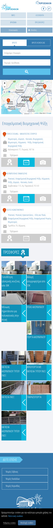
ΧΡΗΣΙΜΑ (13, 22)
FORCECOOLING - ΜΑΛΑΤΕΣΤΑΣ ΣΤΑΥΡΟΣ (22, 133)
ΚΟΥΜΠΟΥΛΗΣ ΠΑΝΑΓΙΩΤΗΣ (17, 173)
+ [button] (4, 83)
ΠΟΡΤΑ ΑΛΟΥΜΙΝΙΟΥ (36, 337)
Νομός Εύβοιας (12, 471)
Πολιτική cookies (15, 516)
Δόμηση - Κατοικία (25, 138)
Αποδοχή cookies (26, 522)
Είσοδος (34, 30)
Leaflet (36, 113)
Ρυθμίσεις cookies (9, 522)
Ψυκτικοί (11, 178)
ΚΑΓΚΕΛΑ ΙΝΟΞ (8, 397)
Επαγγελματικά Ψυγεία (42, 218)
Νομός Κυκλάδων (13, 478)
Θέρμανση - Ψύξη (25, 142)
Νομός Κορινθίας (13, 486)
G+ (50, 7)
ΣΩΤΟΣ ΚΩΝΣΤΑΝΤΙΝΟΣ (15, 209)
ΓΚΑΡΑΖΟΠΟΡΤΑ (34, 397)
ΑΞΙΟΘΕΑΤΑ (40, 15)
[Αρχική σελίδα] (12, 8)
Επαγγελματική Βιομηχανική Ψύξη (28, 178)
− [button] (4, 86)
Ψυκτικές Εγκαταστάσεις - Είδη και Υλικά (30, 214)
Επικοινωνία (13, 30)
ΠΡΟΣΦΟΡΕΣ (39, 22)
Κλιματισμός (12, 138)
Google (49, 113)
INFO (13, 15)
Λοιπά (30, 182)
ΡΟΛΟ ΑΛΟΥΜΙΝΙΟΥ (35, 307)
